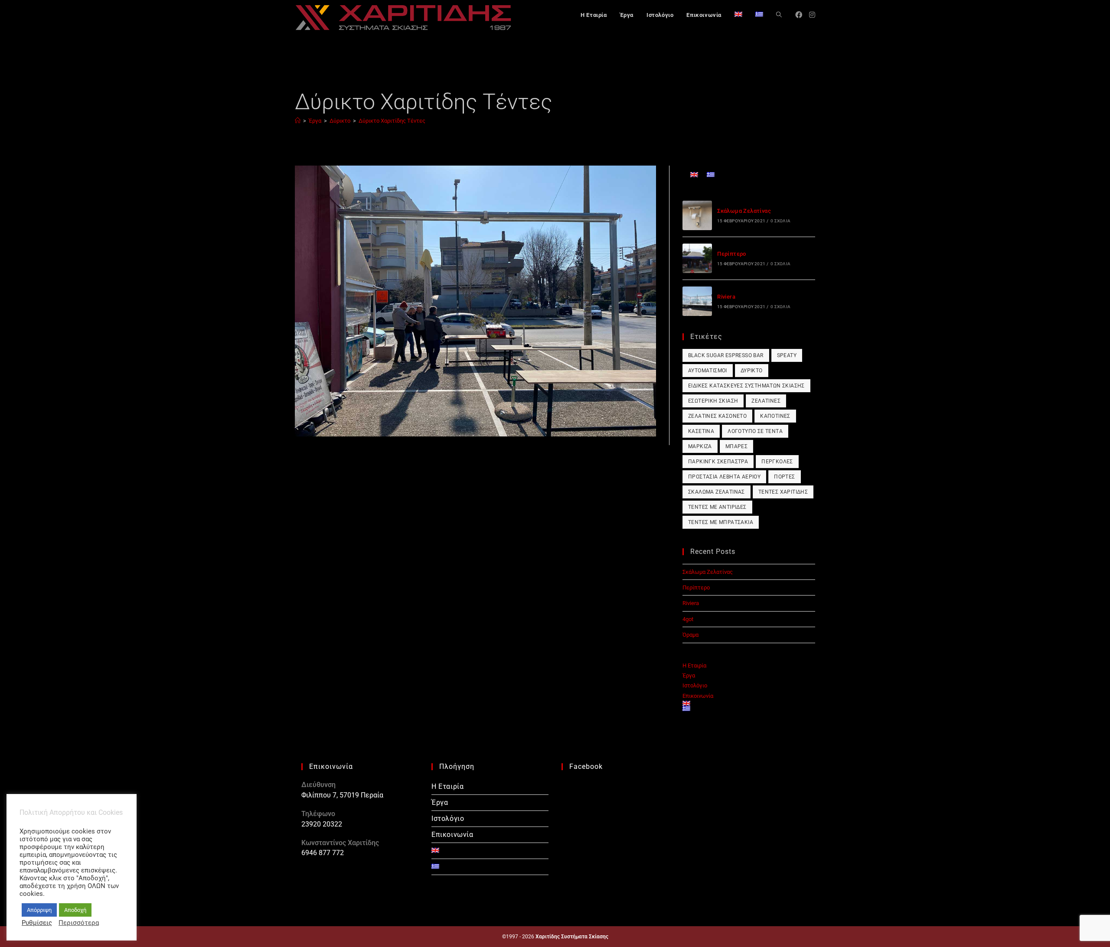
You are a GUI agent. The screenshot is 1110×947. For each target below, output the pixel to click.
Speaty (787, 355)
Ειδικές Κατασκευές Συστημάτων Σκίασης (746, 386)
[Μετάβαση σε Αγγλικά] (738, 15)
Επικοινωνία (697, 696)
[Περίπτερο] (697, 258)
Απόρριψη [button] (39, 910)
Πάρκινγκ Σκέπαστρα (718, 462)
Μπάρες (736, 446)
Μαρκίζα (700, 446)
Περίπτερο (731, 254)
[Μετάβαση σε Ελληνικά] (710, 174)
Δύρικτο (752, 371)
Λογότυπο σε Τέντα (755, 431)
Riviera (726, 296)
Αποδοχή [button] (75, 910)
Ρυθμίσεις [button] (37, 923)
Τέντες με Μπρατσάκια (720, 522)
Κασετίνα (701, 431)
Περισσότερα (79, 923)
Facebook (586, 766)
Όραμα (690, 634)
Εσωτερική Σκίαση (713, 401)
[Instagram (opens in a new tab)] (812, 15)
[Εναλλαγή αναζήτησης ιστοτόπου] (779, 15)
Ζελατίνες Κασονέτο (717, 416)
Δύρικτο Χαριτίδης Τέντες (392, 120)
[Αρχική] (297, 120)
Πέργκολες (777, 462)
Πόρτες (784, 477)
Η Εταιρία (694, 665)
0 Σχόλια (780, 220)
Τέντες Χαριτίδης (783, 492)
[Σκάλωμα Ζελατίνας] (697, 215)
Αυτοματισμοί (707, 371)
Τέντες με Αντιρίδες (717, 507)
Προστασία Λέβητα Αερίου (724, 477)
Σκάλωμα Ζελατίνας (744, 211)
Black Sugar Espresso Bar (726, 355)
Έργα (688, 675)
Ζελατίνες (765, 401)
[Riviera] (697, 301)
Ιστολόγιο (694, 685)
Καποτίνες (775, 416)
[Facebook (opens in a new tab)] (799, 15)
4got (687, 619)
